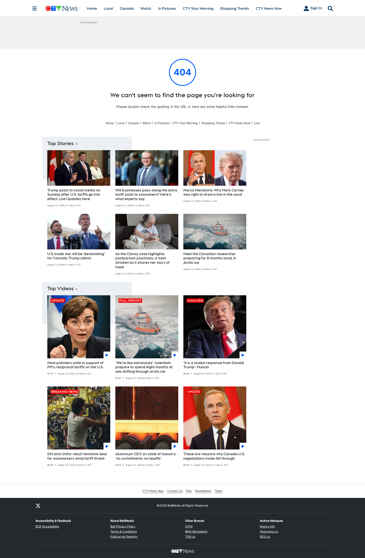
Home (92, 9)
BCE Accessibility (47, 526)
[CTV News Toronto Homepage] (62, 8)
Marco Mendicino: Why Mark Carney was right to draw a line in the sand (213, 192)
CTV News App (153, 491)
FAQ (189, 491)
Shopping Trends (234, 9)
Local (108, 9)
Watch (145, 9)
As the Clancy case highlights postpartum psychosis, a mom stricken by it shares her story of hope (142, 260)
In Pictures (167, 9)
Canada (127, 9)
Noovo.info (267, 526)
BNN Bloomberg (196, 531)
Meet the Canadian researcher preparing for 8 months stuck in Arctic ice (209, 258)
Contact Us (174, 491)
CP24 (189, 526)
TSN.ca (190, 536)
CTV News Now (269, 9)
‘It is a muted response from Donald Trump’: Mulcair (213, 365)
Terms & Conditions (123, 531)
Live (257, 123)
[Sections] (34, 8)
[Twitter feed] (38, 505)
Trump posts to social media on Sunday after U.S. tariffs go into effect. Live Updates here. (73, 194)
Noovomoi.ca (269, 531)
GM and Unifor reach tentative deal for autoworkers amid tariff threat (77, 456)
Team (218, 491)
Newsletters (203, 491)
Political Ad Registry (124, 536)
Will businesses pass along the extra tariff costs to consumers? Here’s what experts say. (146, 194)
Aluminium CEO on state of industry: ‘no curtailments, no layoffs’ (145, 456)
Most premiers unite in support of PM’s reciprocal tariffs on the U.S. (75, 365)
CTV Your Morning (198, 9)
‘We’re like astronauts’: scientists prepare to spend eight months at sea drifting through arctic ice (144, 367)
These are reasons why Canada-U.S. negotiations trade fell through (214, 456)
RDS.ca (265, 536)
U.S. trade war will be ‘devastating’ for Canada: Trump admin (76, 256)
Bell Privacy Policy (122, 526)
